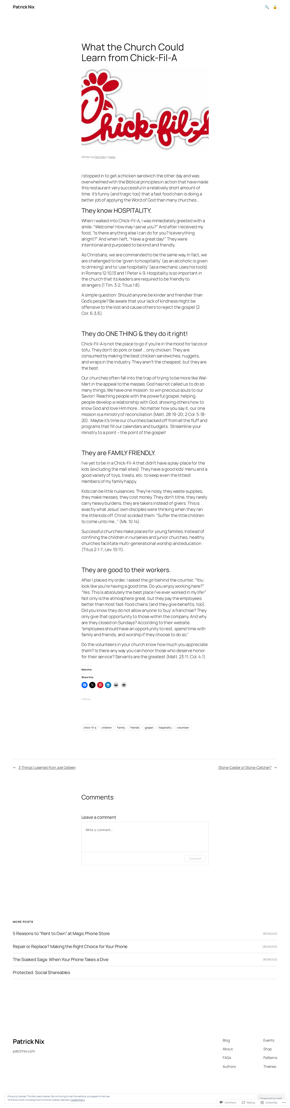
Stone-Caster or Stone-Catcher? (244, 767)
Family (121, 727)
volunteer (183, 727)
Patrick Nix (24, 7)
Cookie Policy (78, 1099)
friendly (134, 727)
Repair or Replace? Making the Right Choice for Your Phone (70, 946)
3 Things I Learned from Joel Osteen (47, 767)
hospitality (165, 727)
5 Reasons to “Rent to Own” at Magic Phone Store (61, 933)
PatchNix (99, 157)
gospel (149, 727)
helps (112, 157)
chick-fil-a (90, 727)
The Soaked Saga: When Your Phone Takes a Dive (61, 959)
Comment (195, 858)
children (106, 727)
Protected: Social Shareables (41, 972)
